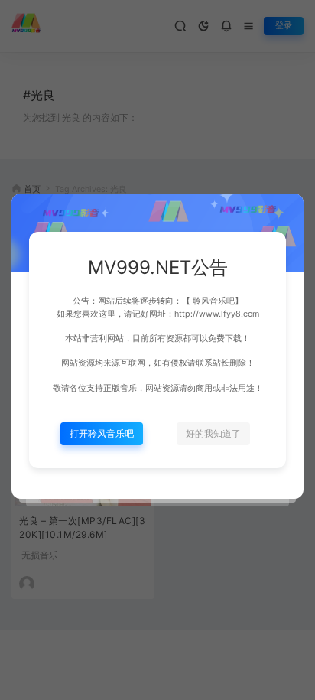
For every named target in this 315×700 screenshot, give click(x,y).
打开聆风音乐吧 (102, 433)
